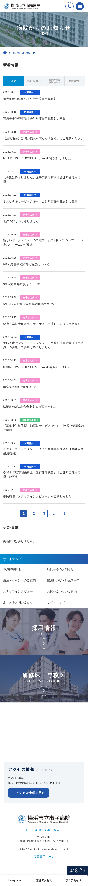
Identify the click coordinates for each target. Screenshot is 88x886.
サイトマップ (56, 602)
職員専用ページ (44, 856)
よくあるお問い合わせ (18, 602)
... (54, 513)
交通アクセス (44, 880)
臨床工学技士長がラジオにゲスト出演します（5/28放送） (42, 324)
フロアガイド (73, 880)
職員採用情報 (12, 569)
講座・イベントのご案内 (19, 580)
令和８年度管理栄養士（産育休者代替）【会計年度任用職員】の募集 (42, 474)
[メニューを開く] (80, 6)
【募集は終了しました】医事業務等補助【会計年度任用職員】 (42, 179)
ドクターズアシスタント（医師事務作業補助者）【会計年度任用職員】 (43, 451)
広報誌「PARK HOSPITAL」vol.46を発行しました (37, 367)
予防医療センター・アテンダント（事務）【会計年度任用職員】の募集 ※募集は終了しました (43, 345)
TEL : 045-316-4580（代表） (44, 830)
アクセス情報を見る (30, 792)
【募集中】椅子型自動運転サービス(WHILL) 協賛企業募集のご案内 (43, 428)
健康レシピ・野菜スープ (63, 580)
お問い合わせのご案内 (62, 591)
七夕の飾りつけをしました (21, 221)
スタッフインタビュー (18, 591)
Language (14, 880)
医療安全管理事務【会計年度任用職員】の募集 (34, 118)
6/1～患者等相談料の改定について (26, 264)
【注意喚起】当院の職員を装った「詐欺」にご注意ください (43, 138)
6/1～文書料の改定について (21, 284)
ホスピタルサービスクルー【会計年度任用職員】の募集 (40, 201)
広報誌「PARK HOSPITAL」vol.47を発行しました (37, 158)
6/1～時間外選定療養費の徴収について (29, 304)
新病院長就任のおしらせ (19, 387)
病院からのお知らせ (60, 569)
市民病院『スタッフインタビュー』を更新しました (37, 496)
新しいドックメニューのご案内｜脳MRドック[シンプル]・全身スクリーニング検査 (43, 242)
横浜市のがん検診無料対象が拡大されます (31, 406)
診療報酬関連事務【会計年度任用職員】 (30, 98)
